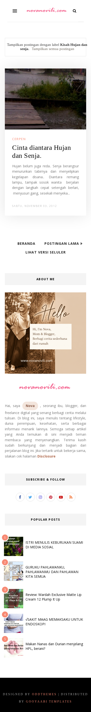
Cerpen (19, 139)
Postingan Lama (62, 243)
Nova (30, 405)
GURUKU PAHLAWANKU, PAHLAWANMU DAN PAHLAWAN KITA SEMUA (51, 572)
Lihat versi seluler (45, 252)
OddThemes (44, 694)
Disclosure (46, 456)
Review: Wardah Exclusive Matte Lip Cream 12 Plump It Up (53, 597)
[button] (14, 11)
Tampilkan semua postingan (53, 49)
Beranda (26, 243)
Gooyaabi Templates (49, 701)
